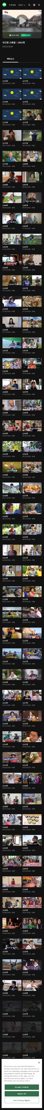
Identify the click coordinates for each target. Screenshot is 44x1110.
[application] (22, 21)
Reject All (22, 1094)
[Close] (39, 1062)
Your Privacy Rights (21, 1100)
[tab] (10, 59)
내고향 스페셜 (9, 42)
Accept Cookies (22, 1087)
